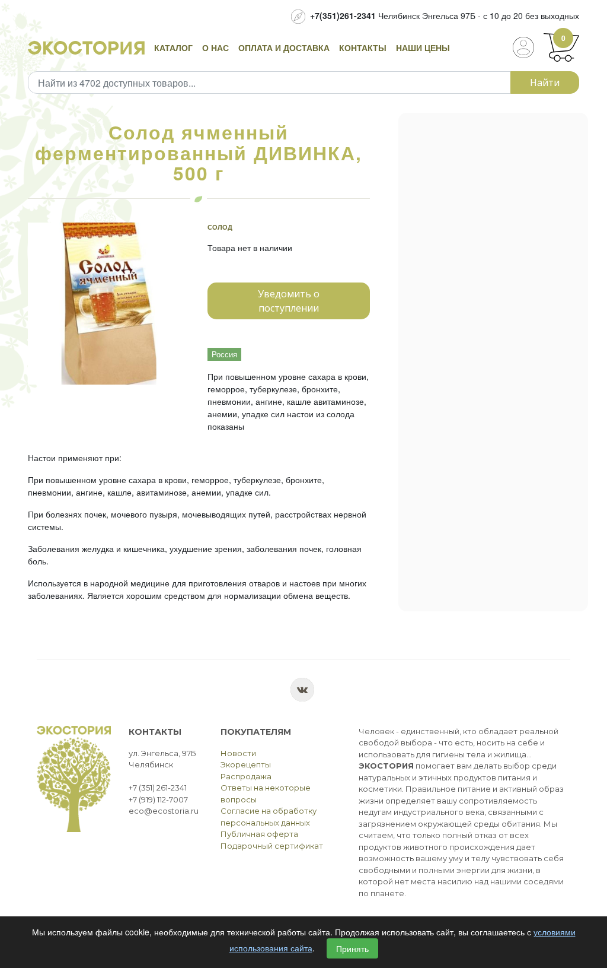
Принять (352, 948)
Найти (545, 82)
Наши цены (423, 47)
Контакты (362, 47)
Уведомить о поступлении (289, 301)
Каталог (173, 47)
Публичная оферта (259, 834)
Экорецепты (246, 764)
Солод (219, 227)
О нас (215, 47)
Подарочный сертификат (272, 845)
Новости (238, 753)
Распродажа (246, 776)
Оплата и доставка (284, 47)
